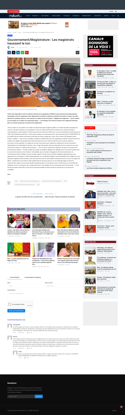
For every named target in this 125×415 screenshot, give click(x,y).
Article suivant (49, 194)
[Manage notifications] (121, 406)
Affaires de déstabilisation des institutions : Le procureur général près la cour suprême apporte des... (43, 261)
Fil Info (28, 15)
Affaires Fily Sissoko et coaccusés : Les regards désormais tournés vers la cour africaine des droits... (68, 260)
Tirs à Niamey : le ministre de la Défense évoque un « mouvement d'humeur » (106, 259)
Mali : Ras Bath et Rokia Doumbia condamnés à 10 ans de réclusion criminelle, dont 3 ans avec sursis (68, 232)
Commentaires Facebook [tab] (33, 277)
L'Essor (34, 266)
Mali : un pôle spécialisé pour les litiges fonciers (17, 259)
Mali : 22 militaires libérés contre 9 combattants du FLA (106, 268)
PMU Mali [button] (35, 15)
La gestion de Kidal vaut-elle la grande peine (29, 197)
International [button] (86, 15)
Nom (8, 283)
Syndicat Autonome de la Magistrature (29, 181)
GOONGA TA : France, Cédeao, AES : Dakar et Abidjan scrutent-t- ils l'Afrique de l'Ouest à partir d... (105, 215)
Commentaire (11, 290)
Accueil (9, 32)
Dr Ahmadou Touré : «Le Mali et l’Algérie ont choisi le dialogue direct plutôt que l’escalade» (106, 73)
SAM (16, 181)
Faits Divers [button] (44, 15)
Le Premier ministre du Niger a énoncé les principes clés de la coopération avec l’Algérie (100, 160)
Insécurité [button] (97, 15)
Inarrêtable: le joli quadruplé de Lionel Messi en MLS (101, 143)
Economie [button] (75, 15)
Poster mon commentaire (16, 310)
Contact (111, 11)
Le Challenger (100, 205)
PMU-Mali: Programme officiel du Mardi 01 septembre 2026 (100, 135)
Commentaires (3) (16, 319)
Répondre (22, 332)
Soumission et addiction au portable (106, 92)
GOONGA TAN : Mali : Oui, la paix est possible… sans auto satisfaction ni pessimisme (106, 193)
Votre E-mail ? (49, 283)
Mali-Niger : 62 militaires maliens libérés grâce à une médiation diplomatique (106, 249)
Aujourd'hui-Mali (100, 196)
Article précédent (37, 194)
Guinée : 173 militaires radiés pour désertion (106, 278)
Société (14, 32)
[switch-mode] (116, 11)
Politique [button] (66, 15)
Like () (30, 332)
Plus (113, 15)
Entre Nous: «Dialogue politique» (104, 203)
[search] (118, 15)
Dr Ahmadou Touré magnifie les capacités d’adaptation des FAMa (106, 113)
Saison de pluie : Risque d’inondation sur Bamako (60, 197)
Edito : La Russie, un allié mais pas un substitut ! (105, 102)
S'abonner (39, 396)
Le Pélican (34, 238)
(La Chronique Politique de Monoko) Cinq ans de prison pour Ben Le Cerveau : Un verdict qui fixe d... (43, 232)
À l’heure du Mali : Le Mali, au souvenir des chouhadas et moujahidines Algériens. (106, 83)
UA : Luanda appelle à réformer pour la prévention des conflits (99, 151)
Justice (19, 32)
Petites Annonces (13, 11)
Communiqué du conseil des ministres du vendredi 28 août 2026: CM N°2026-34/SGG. (106, 289)
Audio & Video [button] (56, 15)
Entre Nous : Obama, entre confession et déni (105, 226)
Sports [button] (106, 15)
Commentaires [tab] (14, 277)
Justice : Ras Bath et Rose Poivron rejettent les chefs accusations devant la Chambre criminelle (18, 232)
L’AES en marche (102, 181)
